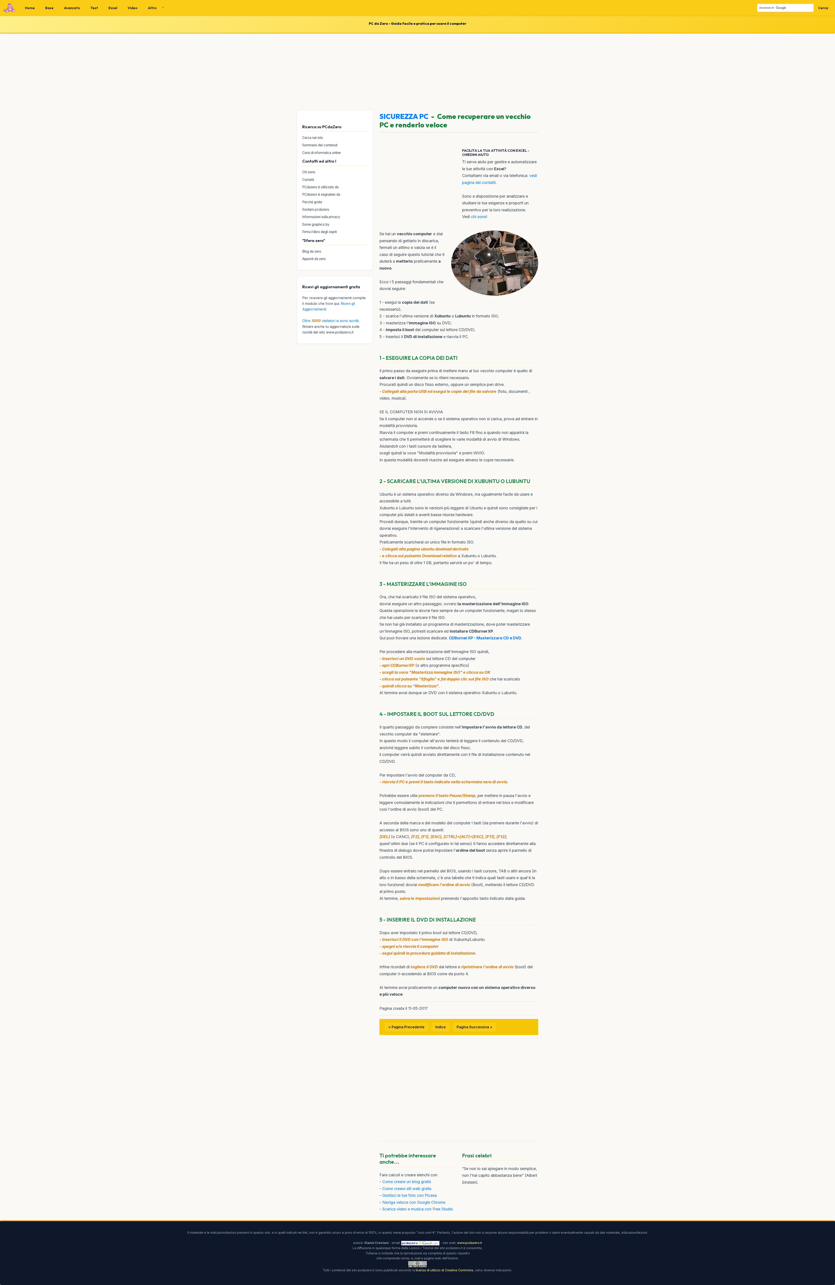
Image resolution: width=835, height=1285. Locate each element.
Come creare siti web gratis (406, 1188)
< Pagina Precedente (406, 1027)
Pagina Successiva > (474, 1027)
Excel (113, 8)
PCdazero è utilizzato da (320, 187)
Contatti (308, 180)
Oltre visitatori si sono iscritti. (330, 320)
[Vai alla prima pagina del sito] (9, 8)
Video (132, 8)
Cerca (823, 8)
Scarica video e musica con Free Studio (417, 1209)
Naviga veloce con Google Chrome (413, 1202)
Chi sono (308, 172)
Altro (152, 8)
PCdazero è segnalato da (321, 194)
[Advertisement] (417, 70)
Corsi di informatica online (321, 153)
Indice (440, 1027)
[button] (154, 8)
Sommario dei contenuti (319, 145)
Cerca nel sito (312, 138)
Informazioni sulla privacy (321, 217)
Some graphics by (315, 224)
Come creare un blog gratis (406, 1181)
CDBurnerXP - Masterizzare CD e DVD (485, 638)
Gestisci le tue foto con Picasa (409, 1195)
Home (30, 8)
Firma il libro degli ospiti (319, 232)
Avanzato (72, 8)
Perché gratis (312, 202)
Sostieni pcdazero (315, 209)
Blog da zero (311, 251)
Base (49, 8)
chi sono (478, 216)
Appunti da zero (314, 259)
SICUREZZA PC (403, 116)
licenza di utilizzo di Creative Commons (444, 1270)
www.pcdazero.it (469, 1243)
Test (94, 8)
